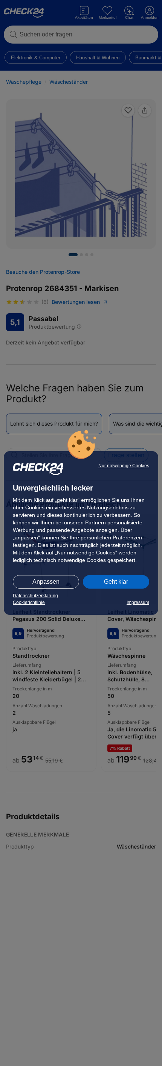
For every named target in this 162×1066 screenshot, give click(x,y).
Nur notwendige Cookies (123, 465)
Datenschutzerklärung (35, 595)
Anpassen (46, 581)
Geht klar (116, 581)
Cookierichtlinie (29, 602)
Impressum (138, 602)
